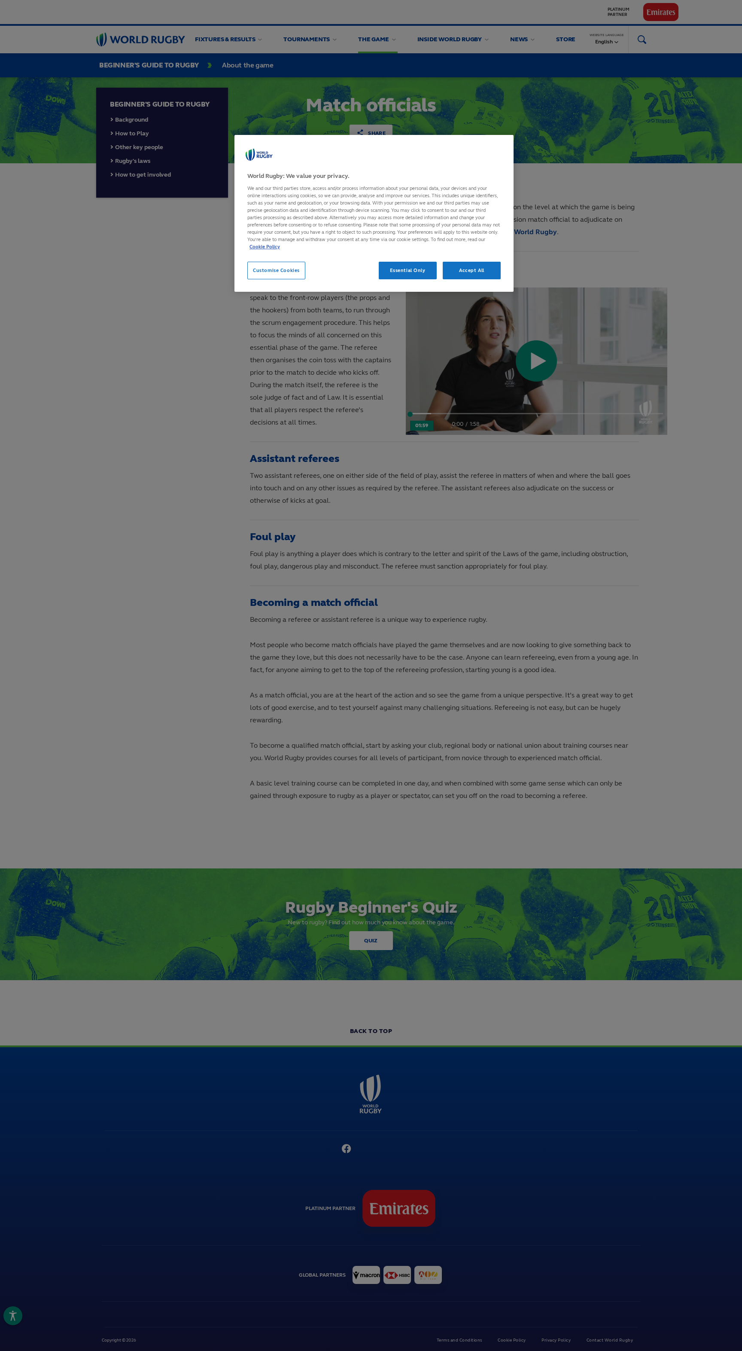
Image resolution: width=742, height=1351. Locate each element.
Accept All (471, 270)
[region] (374, 213)
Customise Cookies (276, 270)
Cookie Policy (264, 247)
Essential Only (408, 270)
